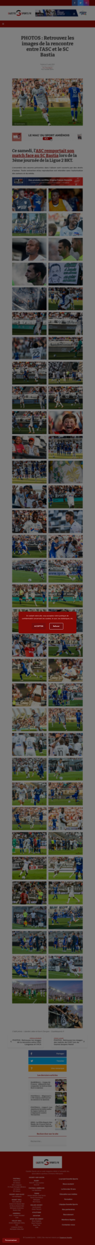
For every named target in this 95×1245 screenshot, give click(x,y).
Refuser (56, 626)
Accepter (38, 626)
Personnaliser (11, 1240)
